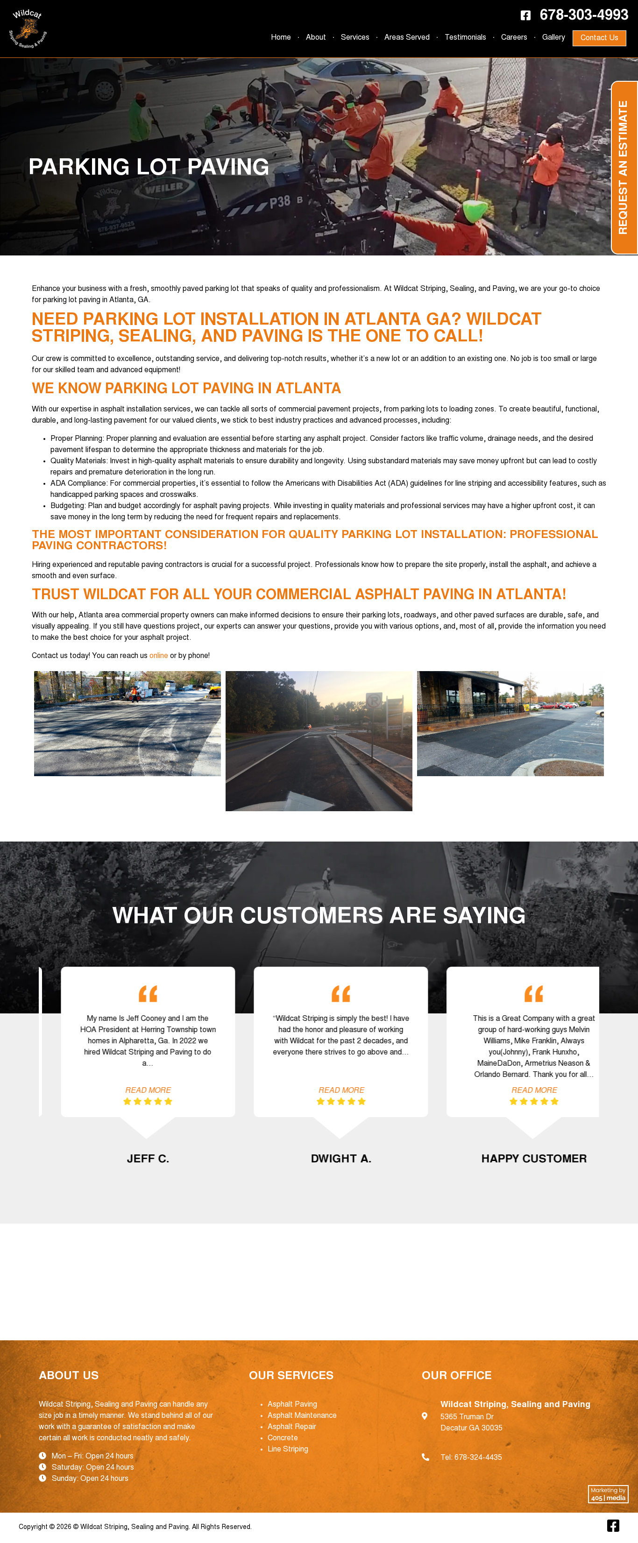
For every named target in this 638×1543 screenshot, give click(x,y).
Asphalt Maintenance (302, 1416)
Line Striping (288, 1449)
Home (281, 38)
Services (355, 38)
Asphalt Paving (292, 1405)
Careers (514, 38)
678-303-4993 (584, 16)
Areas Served (407, 38)
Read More (126, 1091)
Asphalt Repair (292, 1427)
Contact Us (599, 38)
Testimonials (465, 38)
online (158, 656)
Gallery (553, 38)
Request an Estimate (624, 167)
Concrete (283, 1438)
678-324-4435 (478, 1458)
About (316, 38)
